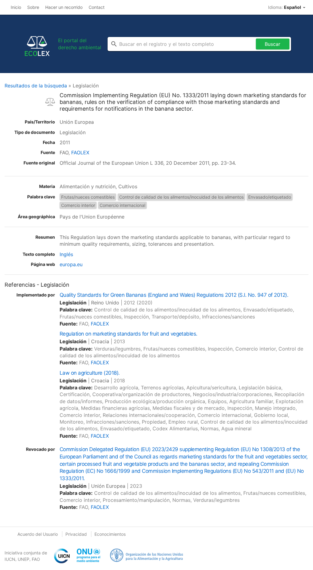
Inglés (66, 254)
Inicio (16, 7)
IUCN (10, 559)
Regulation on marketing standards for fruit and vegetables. (128, 334)
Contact (97, 7)
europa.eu (71, 264)
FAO (36, 559)
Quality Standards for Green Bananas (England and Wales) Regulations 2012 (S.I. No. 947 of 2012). (174, 295)
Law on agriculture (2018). (90, 373)
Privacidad (76, 534)
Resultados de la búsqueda (36, 86)
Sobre (33, 7)
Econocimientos (110, 534)
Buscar (272, 44)
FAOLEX (80, 152)
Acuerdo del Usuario (37, 534)
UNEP (23, 559)
